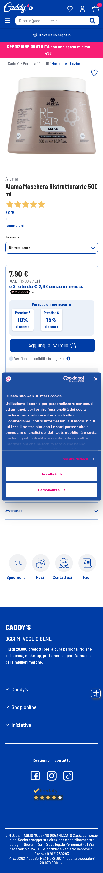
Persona (29, 63)
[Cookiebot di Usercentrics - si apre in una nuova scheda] (64, 379)
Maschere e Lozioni (67, 63)
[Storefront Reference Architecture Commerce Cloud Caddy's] (18, 7)
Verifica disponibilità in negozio (39, 358)
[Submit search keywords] (92, 21)
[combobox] (57, 20)
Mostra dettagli (75, 459)
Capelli (43, 63)
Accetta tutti (51, 474)
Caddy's (14, 63)
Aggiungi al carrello (48, 345)
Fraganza (12, 237)
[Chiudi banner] (95, 379)
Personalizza (49, 490)
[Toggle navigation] (7, 20)
